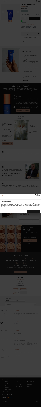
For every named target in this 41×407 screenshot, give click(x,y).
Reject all (7, 211)
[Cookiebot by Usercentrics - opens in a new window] (35, 195)
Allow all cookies (34, 211)
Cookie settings (20, 211)
